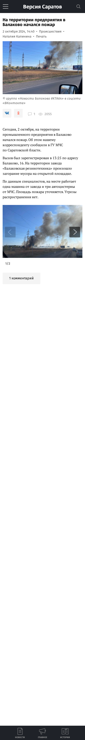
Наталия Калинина (17, 36)
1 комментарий (21, 278)
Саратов (42, 7)
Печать (41, 36)
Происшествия (50, 31)
